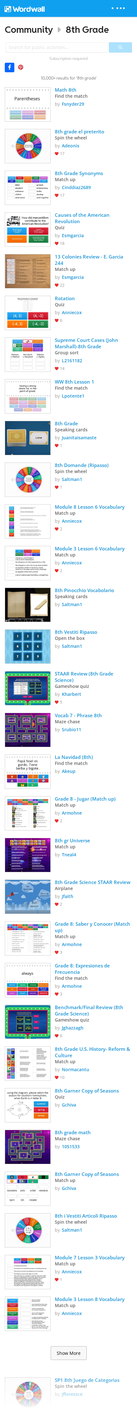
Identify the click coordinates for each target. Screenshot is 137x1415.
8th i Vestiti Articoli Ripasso (86, 1216)
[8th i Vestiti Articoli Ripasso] (28, 1230)
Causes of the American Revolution (83, 218)
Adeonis (70, 146)
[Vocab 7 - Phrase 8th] (28, 729)
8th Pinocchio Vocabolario (85, 590)
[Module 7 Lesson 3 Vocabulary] (28, 1271)
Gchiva (69, 1105)
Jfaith (67, 896)
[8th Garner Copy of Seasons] (28, 1104)
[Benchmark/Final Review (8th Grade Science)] (28, 1021)
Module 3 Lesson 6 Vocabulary (90, 548)
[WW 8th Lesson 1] (28, 396)
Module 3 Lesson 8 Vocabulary (90, 1299)
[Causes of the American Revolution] (28, 229)
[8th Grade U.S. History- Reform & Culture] (28, 1063)
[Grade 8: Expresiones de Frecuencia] (28, 979)
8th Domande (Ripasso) (82, 465)
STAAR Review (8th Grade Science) (85, 676)
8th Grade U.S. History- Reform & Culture (93, 1052)
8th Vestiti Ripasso (76, 632)
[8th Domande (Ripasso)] (28, 479)
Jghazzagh (72, 1028)
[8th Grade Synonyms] (28, 187)
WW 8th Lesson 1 (74, 382)
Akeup (69, 771)
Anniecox (72, 312)
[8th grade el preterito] (28, 145)
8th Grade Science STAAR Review (92, 882)
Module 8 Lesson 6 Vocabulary (90, 507)
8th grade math (73, 1132)
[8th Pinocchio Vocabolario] (28, 604)
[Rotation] (28, 312)
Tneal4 (69, 855)
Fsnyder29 (73, 104)
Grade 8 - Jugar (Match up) (85, 799)
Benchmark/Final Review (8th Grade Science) (90, 1010)
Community (29, 29)
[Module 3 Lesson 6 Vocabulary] (28, 562)
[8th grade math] (28, 1146)
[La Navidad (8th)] (28, 771)
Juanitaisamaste (79, 438)
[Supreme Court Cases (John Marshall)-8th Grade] (28, 354)
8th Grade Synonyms (79, 173)
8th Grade (87, 29)
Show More (69, 1353)
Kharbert (71, 694)
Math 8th (65, 90)
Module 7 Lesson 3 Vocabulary (90, 1257)
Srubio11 (71, 729)
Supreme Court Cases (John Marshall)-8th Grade (87, 343)
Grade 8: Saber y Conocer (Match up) (93, 927)
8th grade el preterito (79, 131)
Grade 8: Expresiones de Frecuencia (83, 968)
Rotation (65, 298)
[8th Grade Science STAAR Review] (28, 896)
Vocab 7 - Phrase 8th (78, 715)
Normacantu (75, 1069)
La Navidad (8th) (74, 757)
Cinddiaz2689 (76, 187)
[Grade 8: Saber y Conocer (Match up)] (28, 938)
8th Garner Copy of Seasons (87, 1090)
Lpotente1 (73, 396)
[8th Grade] (28, 437)
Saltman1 (72, 479)
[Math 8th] (28, 104)
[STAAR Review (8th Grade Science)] (28, 687)
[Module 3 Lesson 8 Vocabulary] (28, 1313)
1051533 (71, 1146)
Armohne (72, 813)
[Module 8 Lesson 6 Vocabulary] (28, 521)
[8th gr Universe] (28, 854)
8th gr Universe (72, 840)
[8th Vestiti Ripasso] (28, 646)
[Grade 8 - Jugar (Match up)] (28, 813)
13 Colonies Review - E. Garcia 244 (90, 259)
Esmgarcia (73, 235)
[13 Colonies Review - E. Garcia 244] (28, 270)
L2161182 (72, 360)
